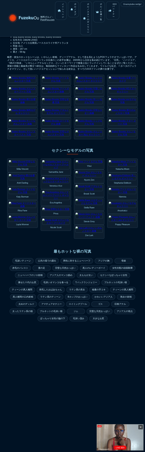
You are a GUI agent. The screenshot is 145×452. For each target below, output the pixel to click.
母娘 (123, 261)
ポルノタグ (75, 9)
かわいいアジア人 (103, 297)
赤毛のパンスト (20, 268)
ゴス (100, 304)
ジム (76, 311)
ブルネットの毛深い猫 (115, 282)
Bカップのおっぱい (77, 297)
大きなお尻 (98, 318)
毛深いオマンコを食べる (55, 282)
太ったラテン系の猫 (22, 311)
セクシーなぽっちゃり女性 (113, 275)
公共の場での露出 (47, 261)
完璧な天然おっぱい (65, 268)
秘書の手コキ (99, 289)
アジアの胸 (103, 261)
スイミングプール (78, 304)
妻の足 (41, 268)
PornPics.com (47, 20)
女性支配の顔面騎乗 (122, 268)
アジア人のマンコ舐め (61, 275)
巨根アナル (120, 304)
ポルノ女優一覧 (101, 12)
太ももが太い (86, 275)
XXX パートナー (115, 10)
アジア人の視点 (125, 311)
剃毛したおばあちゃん (50, 289)
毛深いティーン (23, 261)
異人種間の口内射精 (23, 297)
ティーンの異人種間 (22, 289)
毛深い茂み (78, 318)
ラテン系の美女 (77, 289)
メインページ (63, 10)
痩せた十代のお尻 (27, 282)
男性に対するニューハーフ (76, 261)
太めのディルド (26, 304)
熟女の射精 (126, 297)
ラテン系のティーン (50, 297)
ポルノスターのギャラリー (88, 18)
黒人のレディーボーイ (94, 268)
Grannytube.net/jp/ (132, 4)
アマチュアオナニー (51, 304)
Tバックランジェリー (86, 282)
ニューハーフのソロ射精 (30, 275)
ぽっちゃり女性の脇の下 (52, 318)
